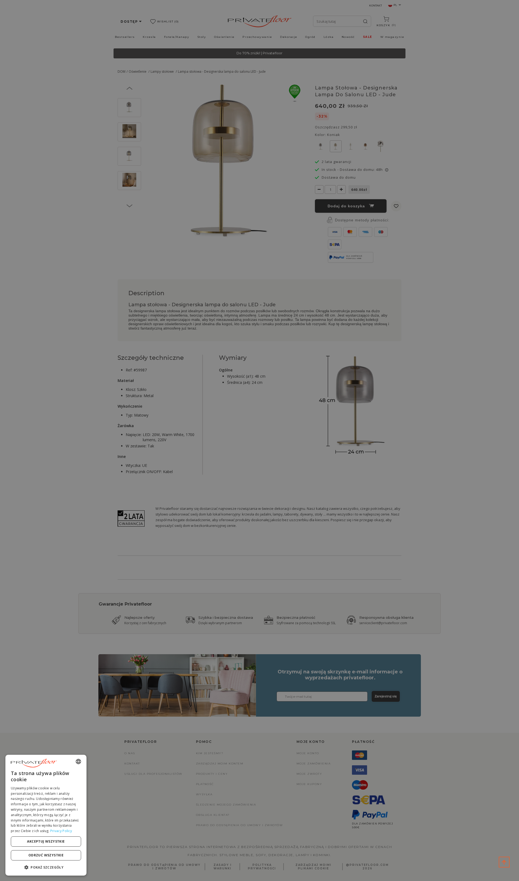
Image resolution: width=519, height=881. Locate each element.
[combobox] (78, 761)
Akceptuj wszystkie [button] (46, 841)
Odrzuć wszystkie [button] (46, 855)
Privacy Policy (61, 831)
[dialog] (45, 815)
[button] (46, 867)
